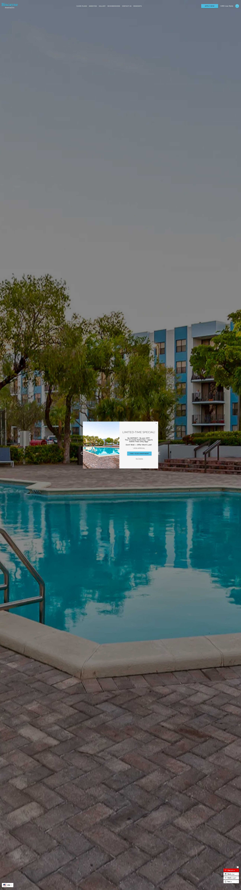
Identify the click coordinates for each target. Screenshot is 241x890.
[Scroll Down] (120, 882)
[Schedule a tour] (237, 6)
